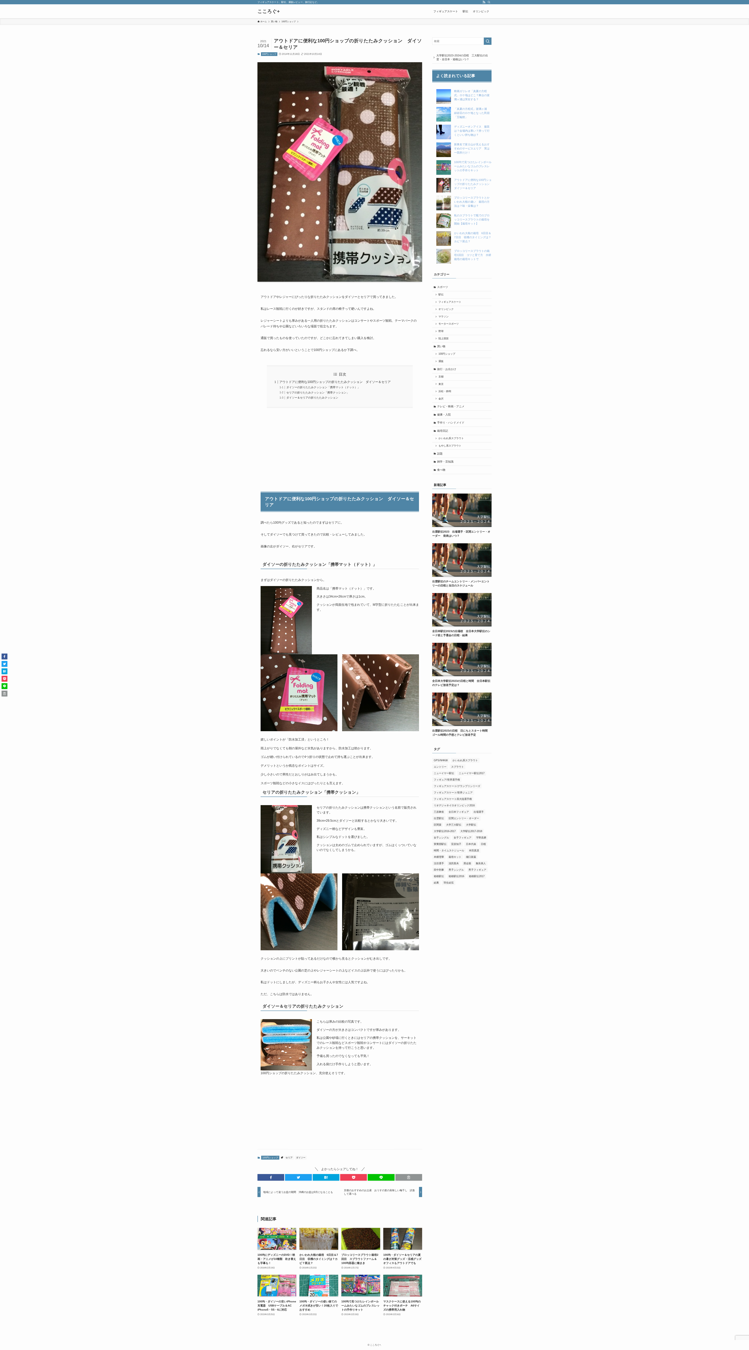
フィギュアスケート (449, 302)
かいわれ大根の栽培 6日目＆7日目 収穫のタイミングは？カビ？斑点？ (472, 237)
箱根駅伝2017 (477, 876)
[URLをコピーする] (408, 1177)
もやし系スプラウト (449, 445)
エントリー (440, 766)
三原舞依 (439, 811)
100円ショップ (269, 54)
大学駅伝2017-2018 (471, 831)
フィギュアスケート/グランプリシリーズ (457, 786)
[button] (270, 1177)
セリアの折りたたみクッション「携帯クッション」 (317, 392)
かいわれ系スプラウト (451, 438)
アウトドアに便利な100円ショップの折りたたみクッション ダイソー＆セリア (335, 382)
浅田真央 (454, 863)
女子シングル (441, 837)
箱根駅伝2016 (456, 876)
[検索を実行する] (488, 41)
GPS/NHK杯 (441, 760)
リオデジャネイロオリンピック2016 (454, 805)
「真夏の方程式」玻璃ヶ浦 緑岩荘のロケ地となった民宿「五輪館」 (472, 113)
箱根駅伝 (439, 876)
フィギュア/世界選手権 (447, 779)
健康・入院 (444, 414)
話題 (440, 453)
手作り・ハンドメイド (450, 422)
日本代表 (471, 844)
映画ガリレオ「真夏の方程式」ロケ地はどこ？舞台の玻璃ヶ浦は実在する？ (472, 95)
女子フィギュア (462, 837)
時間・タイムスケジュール (449, 850)
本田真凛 (474, 850)
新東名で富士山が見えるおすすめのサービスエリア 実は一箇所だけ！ (472, 148)
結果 (436, 882)
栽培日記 (442, 430)
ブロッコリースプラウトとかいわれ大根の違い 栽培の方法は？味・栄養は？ (472, 201)
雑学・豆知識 (445, 461)
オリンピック (446, 309)
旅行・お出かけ (446, 369)
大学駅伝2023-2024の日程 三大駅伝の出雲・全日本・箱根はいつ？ (462, 57)
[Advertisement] (340, 447)
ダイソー (300, 1157)
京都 (441, 376)
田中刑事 (439, 869)
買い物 (441, 346)
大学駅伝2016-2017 (445, 831)
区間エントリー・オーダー (464, 818)
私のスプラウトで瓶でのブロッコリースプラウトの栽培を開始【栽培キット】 (472, 219)
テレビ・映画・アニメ (450, 406)
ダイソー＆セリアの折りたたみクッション (312, 397)
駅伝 (441, 294)
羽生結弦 (449, 882)
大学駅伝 (471, 824)
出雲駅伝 (439, 818)
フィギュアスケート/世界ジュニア (453, 792)
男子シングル (456, 869)
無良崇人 (481, 863)
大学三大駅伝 (453, 824)
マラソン (443, 316)
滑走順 (467, 863)
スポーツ (442, 287)
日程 (483, 844)
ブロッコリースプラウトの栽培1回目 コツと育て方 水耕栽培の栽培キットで (472, 255)
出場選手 (479, 811)
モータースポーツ (448, 323)
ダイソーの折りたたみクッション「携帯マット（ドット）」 (323, 387)
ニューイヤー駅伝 (444, 773)
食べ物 (441, 469)
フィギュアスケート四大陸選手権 (453, 799)
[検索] (489, 2)
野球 (441, 331)
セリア (289, 1157)
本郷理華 (439, 856)
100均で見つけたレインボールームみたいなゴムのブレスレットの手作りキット (473, 166)
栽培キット (455, 856)
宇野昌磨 (481, 837)
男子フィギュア (477, 869)
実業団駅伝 (440, 844)
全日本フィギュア (459, 811)
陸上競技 (443, 338)
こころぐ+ (268, 11)
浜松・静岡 (444, 391)
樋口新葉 (471, 856)
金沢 (441, 398)
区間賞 (437, 824)
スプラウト (457, 766)
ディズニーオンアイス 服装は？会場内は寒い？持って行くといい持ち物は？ (472, 130)
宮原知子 (456, 844)
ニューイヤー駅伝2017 (472, 773)
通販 (441, 361)
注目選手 (439, 863)
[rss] (483, 2)
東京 (441, 384)
